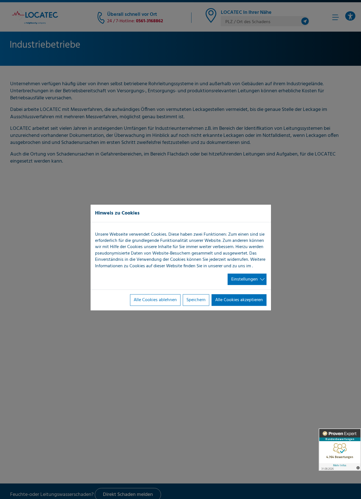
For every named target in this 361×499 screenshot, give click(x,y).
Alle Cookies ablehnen (155, 300)
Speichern (196, 300)
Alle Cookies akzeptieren (239, 300)
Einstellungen (244, 279)
